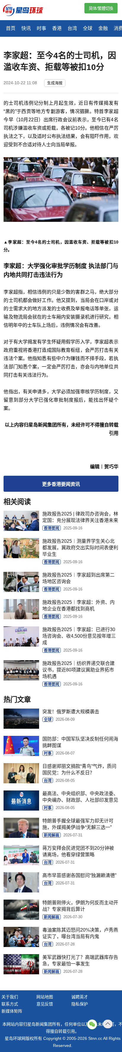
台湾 (72, 28)
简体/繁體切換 (101, 8)
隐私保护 (79, 1004)
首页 (10, 28)
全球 (87, 28)
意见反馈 (44, 1004)
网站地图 (44, 996)
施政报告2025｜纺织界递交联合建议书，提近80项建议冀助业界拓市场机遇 (78, 670)
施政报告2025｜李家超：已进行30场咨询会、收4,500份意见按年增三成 (79, 636)
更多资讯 (61, 484)
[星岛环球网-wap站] (26, 10)
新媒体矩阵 (11, 1011)
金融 (103, 28)
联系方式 (9, 1004)
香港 (57, 28)
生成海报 (54, 83)
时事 (41, 28)
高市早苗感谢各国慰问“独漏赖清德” (79, 875)
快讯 (26, 28)
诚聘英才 (79, 996)
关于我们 (9, 996)
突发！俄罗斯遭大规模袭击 (70, 711)
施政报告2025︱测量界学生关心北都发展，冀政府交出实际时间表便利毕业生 (80, 548)
